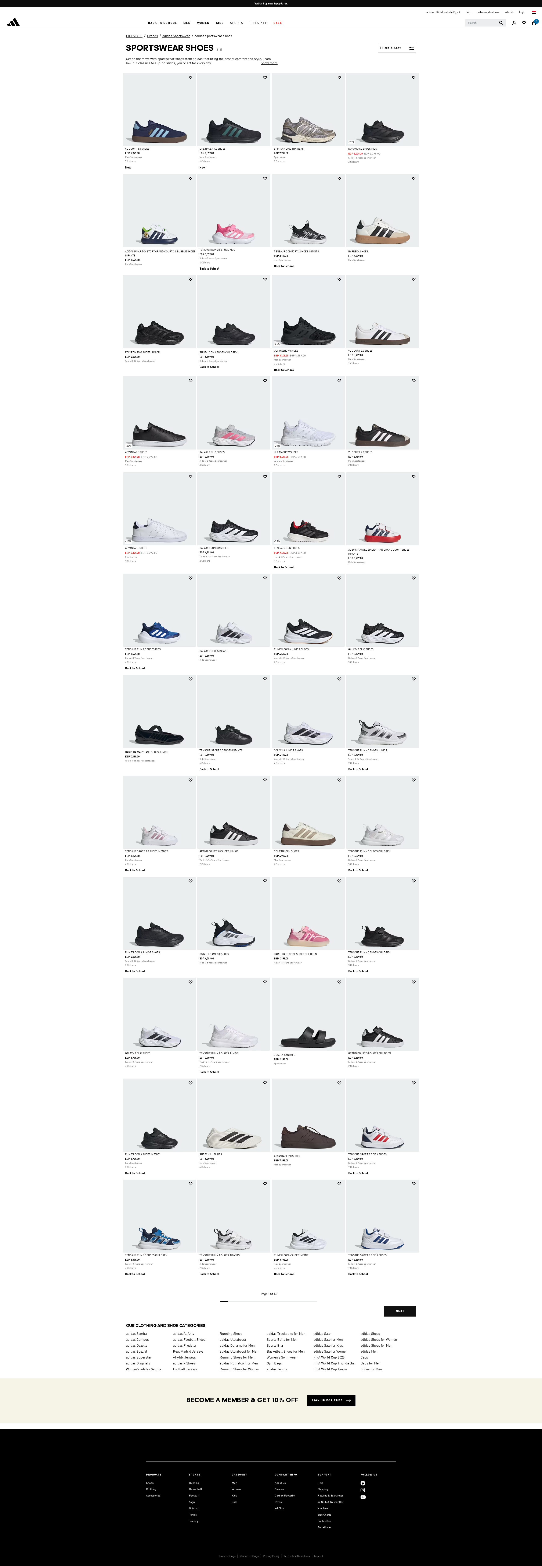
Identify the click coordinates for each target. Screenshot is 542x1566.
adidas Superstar (138, 1357)
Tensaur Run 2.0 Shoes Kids (217, 250)
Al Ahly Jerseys (184, 1357)
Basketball (195, 1489)
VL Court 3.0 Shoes (137, 149)
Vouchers (323, 1508)
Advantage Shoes (136, 452)
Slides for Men (371, 1369)
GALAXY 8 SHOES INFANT (213, 651)
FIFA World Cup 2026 (329, 1357)
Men (234, 1483)
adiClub (279, 1508)
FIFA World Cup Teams (330, 1369)
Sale (234, 1502)
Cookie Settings (249, 1556)
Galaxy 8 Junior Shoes (213, 548)
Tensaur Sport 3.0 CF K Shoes (367, 1154)
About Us (280, 1483)
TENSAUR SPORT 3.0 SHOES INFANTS (220, 750)
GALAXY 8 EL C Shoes (212, 452)
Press (278, 1502)
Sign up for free (327, 1400)
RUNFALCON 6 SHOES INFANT (142, 1154)
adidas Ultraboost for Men (239, 1351)
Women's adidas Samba (143, 1369)
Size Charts (324, 1514)
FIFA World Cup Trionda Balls (335, 1363)
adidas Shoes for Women (379, 1340)
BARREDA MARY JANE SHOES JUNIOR (146, 752)
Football (194, 1495)
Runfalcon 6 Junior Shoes (291, 649)
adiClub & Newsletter (330, 1502)
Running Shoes (231, 1334)
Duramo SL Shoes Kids (362, 149)
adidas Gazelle (136, 1345)
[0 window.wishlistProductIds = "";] (524, 23)
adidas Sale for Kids (328, 1345)
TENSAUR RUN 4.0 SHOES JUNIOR (367, 750)
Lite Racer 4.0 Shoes (212, 149)
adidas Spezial (136, 1351)
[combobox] (485, 22)
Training (194, 1521)
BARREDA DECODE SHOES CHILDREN (295, 954)
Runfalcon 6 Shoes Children (218, 352)
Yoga (192, 1502)
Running (194, 1483)
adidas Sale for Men (328, 1340)
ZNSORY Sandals (284, 1055)
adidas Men (369, 1351)
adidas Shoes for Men (376, 1345)
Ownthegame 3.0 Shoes (214, 954)
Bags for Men (370, 1363)
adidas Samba (136, 1334)
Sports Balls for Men (282, 1340)
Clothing (151, 1489)
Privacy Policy (271, 1556)
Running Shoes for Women (239, 1369)
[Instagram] (363, 1490)
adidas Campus (137, 1340)
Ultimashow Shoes (286, 351)
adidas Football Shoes (189, 1340)
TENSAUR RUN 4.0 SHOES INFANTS (219, 1255)
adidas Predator (185, 1345)
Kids (234, 1495)
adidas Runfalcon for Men (239, 1363)
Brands (152, 36)
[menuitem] (162, 23)
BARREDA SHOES (358, 252)
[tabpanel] (271, 698)
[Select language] (534, 12)
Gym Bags (274, 1363)
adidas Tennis (277, 1369)
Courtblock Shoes (286, 851)
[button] (162, 23)
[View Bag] (534, 23)
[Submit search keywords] (501, 22)
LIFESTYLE (134, 36)
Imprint (318, 1556)
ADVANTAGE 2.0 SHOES (287, 1156)
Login (522, 12)
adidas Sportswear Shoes (213, 36)
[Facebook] (363, 1483)
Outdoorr (194, 1508)
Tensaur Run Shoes (287, 548)
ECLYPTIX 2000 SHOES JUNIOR (142, 352)
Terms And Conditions (297, 1556)
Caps (364, 1357)
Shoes (149, 1483)
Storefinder (324, 1527)
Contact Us (324, 1521)
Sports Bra (275, 1345)
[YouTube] (363, 1497)
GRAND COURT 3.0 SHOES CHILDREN (369, 1053)
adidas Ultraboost (233, 1340)
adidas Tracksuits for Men (286, 1334)
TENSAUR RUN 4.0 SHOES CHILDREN (369, 851)
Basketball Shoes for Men (286, 1351)
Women (236, 1489)
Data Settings (227, 1556)
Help (320, 1483)
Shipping (323, 1489)
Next (400, 1311)
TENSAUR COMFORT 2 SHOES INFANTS (296, 252)
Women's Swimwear (282, 1357)
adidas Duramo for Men (237, 1345)
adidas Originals (138, 1363)
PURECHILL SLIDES (210, 1154)
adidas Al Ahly (183, 1334)
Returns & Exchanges (330, 1495)
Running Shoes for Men (237, 1357)
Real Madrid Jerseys (188, 1351)
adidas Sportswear (176, 36)
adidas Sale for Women (330, 1351)
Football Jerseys (185, 1369)
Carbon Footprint (285, 1495)
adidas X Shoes (184, 1363)
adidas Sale (322, 1334)
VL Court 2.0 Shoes (360, 351)
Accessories (153, 1495)
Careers (279, 1489)
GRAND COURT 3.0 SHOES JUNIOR (219, 851)
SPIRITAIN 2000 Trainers (289, 149)
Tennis (193, 1514)
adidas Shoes (370, 1334)
